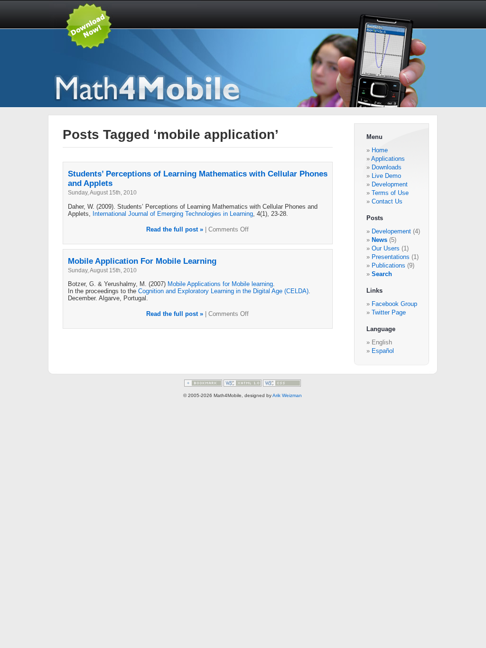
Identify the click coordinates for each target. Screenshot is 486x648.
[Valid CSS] (282, 385)
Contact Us (387, 201)
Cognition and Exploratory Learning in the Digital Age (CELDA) (223, 291)
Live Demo (386, 175)
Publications (388, 265)
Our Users (386, 248)
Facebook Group (394, 303)
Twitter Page (389, 312)
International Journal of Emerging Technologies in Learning (173, 213)
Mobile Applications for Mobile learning (220, 283)
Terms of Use (390, 192)
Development (390, 184)
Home (380, 150)
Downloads (387, 167)
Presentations (391, 256)
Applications (388, 158)
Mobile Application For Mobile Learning (142, 261)
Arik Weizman (287, 395)
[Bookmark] (203, 385)
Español (383, 350)
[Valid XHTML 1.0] (243, 385)
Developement (391, 231)
